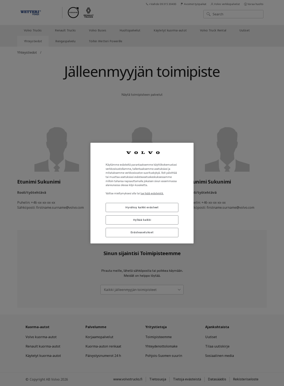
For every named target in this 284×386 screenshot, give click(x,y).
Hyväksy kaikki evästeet (141, 207)
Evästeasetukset (142, 232)
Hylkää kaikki (142, 219)
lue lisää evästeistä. (152, 193)
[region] (142, 193)
